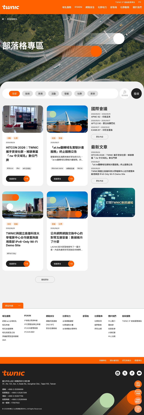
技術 (27, 93)
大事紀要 (111, 332)
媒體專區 (138, 360)
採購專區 (102, 360)
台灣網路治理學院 (70, 329)
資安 (92, 93)
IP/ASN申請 (138, 392)
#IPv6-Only (11, 253)
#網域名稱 (70, 168)
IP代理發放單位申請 (32, 324)
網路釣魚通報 (51, 321)
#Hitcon (10, 168)
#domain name (57, 168)
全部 (14, 93)
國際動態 (98, 325)
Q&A (4, 340)
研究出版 (98, 329)
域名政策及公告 (8, 332)
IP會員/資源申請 (30, 320)
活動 (53, 93)
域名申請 (5, 325)
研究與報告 (126, 360)
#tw (18, 168)
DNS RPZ (50, 325)
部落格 (86, 316)
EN (139, 2)
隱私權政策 (114, 360)
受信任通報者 (51, 328)
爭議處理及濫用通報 (10, 336)
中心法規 (111, 336)
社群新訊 (98, 321)
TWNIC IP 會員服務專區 (125, 2)
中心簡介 (111, 321)
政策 (40, 93)
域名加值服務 (7, 329)
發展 (66, 93)
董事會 (111, 325)
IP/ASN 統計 (29, 332)
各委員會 (111, 329)
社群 (79, 93)
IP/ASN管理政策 (31, 328)
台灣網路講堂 (68, 321)
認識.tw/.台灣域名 (9, 321)
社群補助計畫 (68, 325)
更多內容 (99, 137)
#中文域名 (27, 168)
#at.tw (80, 168)
